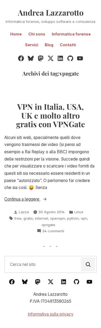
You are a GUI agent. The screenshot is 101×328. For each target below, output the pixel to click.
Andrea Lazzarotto (50, 12)
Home (16, 34)
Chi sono (36, 34)
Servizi (31, 44)
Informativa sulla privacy (51, 314)
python (73, 218)
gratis (28, 218)
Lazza (24, 212)
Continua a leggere (32, 199)
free (17, 218)
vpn (84, 218)
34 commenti (53, 231)
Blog (49, 44)
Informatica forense (71, 34)
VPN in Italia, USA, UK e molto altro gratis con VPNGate (50, 115)
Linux (78, 212)
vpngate (48, 225)
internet (41, 218)
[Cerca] (88, 264)
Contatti (68, 44)
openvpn (57, 218)
